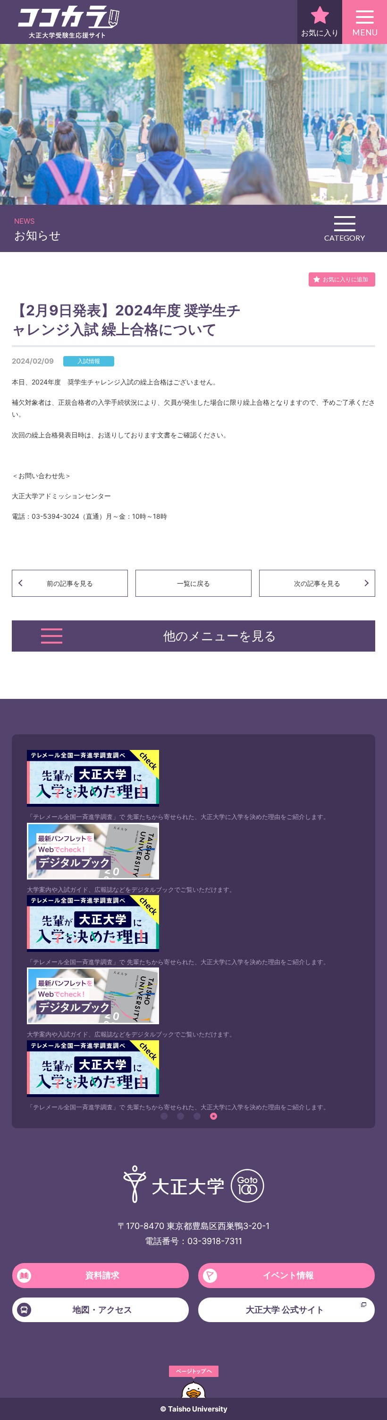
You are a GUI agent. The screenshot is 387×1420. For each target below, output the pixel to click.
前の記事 (70, 583)
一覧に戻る (193, 583)
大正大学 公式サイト (285, 1310)
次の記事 (317, 583)
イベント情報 (288, 1275)
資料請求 (102, 1275)
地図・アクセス (102, 1310)
